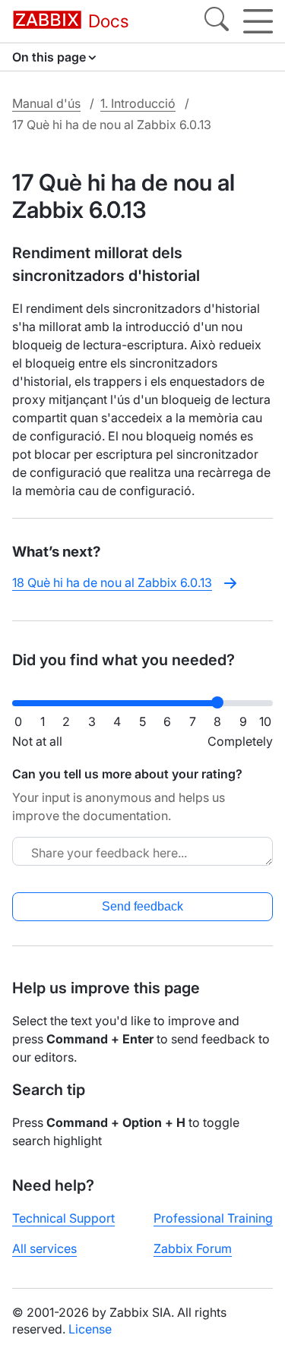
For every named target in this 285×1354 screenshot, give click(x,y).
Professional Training (213, 1218)
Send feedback (142, 906)
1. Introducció (138, 103)
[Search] (216, 21)
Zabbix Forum (193, 1248)
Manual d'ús (46, 103)
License (90, 1329)
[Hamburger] (258, 21)
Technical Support (63, 1218)
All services (44, 1248)
